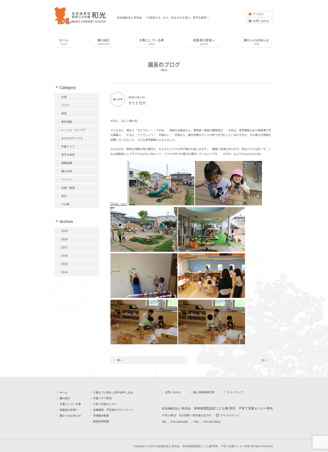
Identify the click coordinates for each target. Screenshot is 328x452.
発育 (64, 113)
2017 (64, 247)
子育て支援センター (105, 404)
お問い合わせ (261, 21)
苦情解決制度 (101, 415)
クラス (65, 105)
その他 (65, 204)
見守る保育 (68, 154)
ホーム (64, 41)
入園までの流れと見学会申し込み (113, 392)
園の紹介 (104, 41)
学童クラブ (68, 146)
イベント (66, 179)
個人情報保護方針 (204, 392)
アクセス (258, 14)
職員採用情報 (101, 421)
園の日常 (118, 99)
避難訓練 (66, 163)
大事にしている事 (151, 41)
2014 (64, 272)
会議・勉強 (68, 187)
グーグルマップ (229, 415)
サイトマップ (235, 392)
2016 (64, 255)
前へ (119, 360)
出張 (64, 97)
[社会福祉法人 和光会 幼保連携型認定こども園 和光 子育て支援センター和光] (80, 24)
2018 (64, 239)
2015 (64, 264)
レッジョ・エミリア (73, 130)
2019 (64, 231)
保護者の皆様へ (204, 41)
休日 (64, 196)
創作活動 (66, 121)
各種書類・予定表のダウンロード (113, 409)
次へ (264, 360)
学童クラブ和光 (102, 398)
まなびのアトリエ (72, 138)
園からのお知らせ (256, 41)
